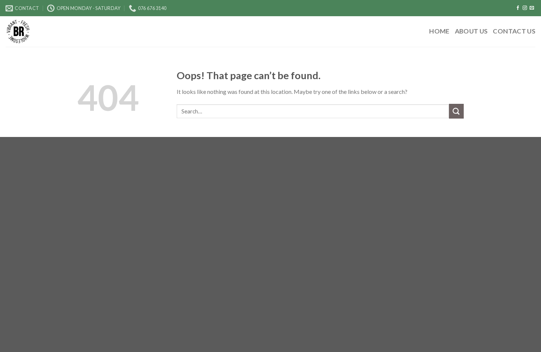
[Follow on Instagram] (525, 8)
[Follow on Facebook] (518, 8)
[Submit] (456, 111)
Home (439, 31)
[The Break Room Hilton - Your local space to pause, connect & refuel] (46, 31)
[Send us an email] (532, 8)
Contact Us (514, 31)
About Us (471, 31)
